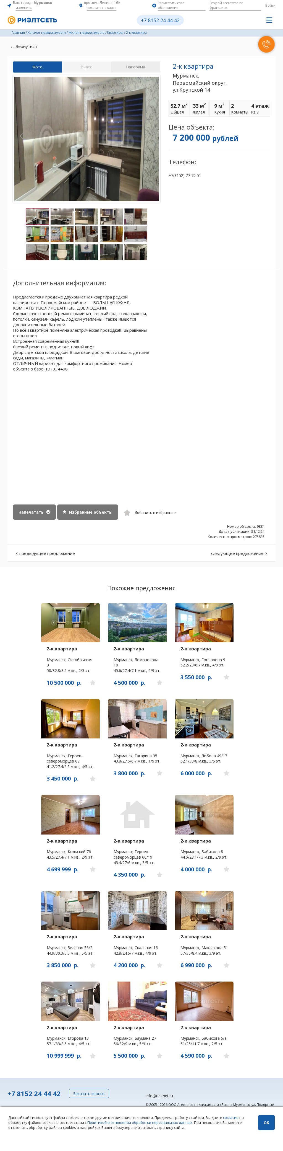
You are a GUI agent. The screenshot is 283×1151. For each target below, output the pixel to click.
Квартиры (115, 32)
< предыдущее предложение (45, 553)
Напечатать (31, 512)
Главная (18, 32)
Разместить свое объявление (171, 5)
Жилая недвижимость (86, 32)
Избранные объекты (90, 512)
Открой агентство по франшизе (226, 5)
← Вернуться (23, 46)
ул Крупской (188, 89)
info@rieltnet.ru (159, 1095)
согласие (231, 1117)
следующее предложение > (239, 553)
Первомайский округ (199, 82)
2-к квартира (136, 32)
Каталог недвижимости (47, 32)
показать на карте (101, 7)
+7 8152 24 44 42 (160, 20)
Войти (270, 5)
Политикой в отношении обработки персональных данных (139, 1122)
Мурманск (185, 75)
